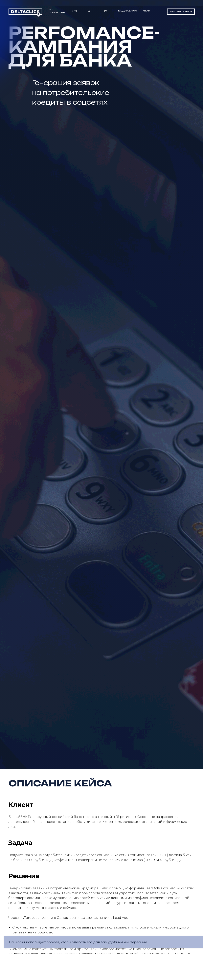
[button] (181, 12)
